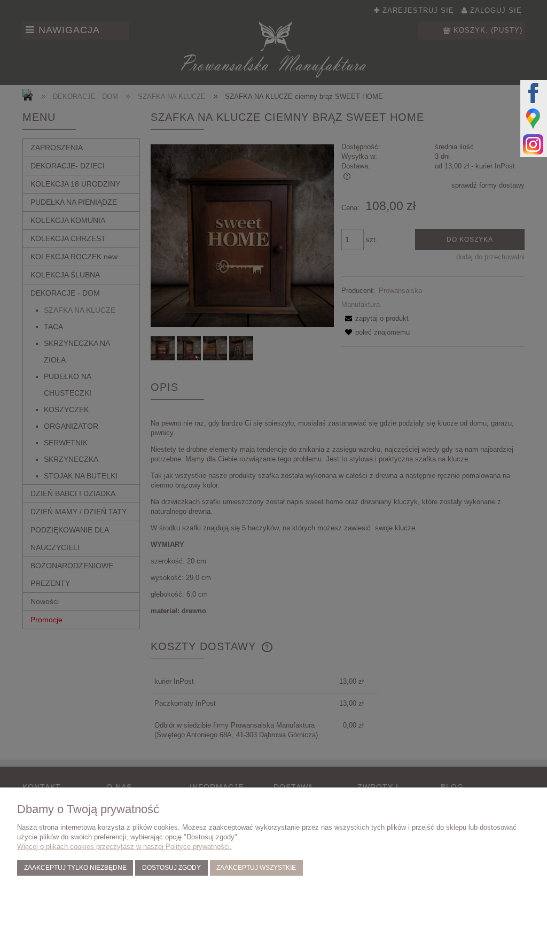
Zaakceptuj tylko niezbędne (75, 867)
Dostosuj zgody (171, 867)
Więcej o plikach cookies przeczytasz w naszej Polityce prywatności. (124, 847)
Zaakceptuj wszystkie (256, 867)
